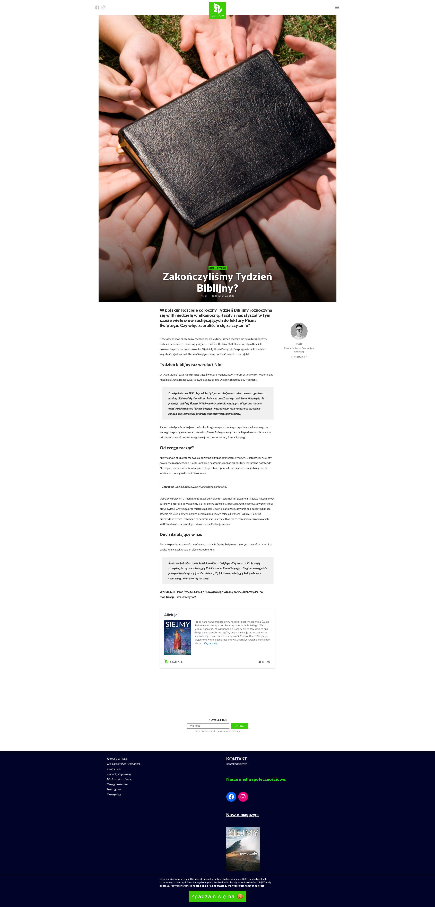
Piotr (299, 343)
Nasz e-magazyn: (242, 814)
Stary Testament (248, 462)
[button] (337, 7)
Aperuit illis (170, 374)
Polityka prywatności (181, 885)
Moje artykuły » (299, 356)
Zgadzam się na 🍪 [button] (217, 896)
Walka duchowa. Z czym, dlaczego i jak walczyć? (201, 486)
